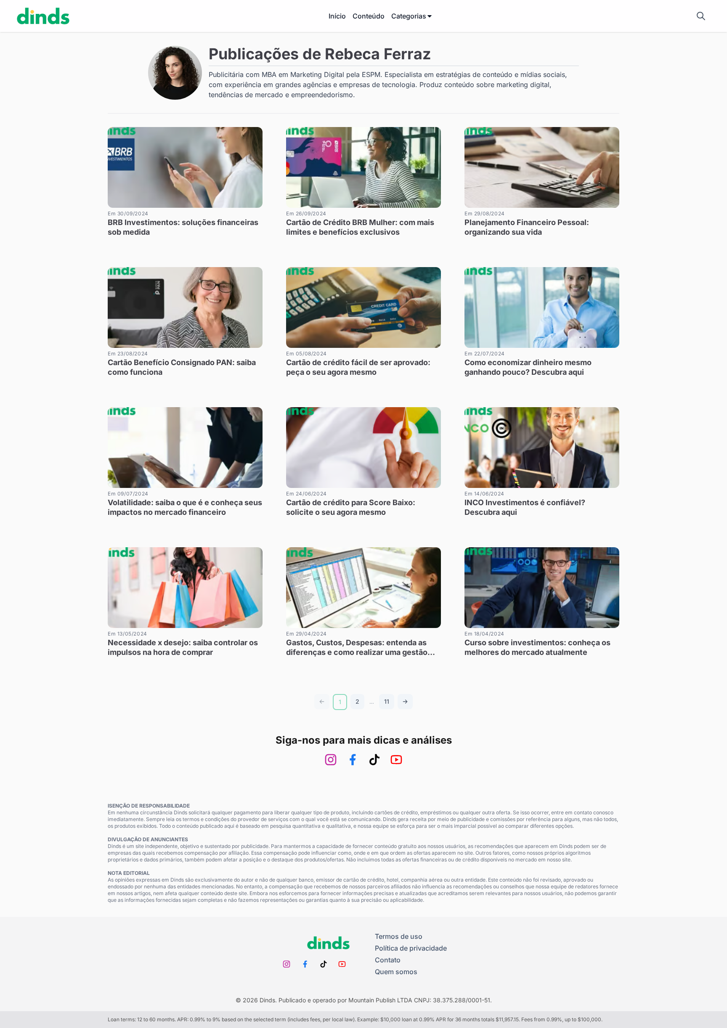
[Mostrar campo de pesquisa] (701, 16)
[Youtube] (396, 759)
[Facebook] (352, 759)
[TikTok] (374, 759)
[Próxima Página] (405, 701)
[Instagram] (330, 759)
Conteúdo (369, 16)
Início (337, 16)
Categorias (408, 16)
